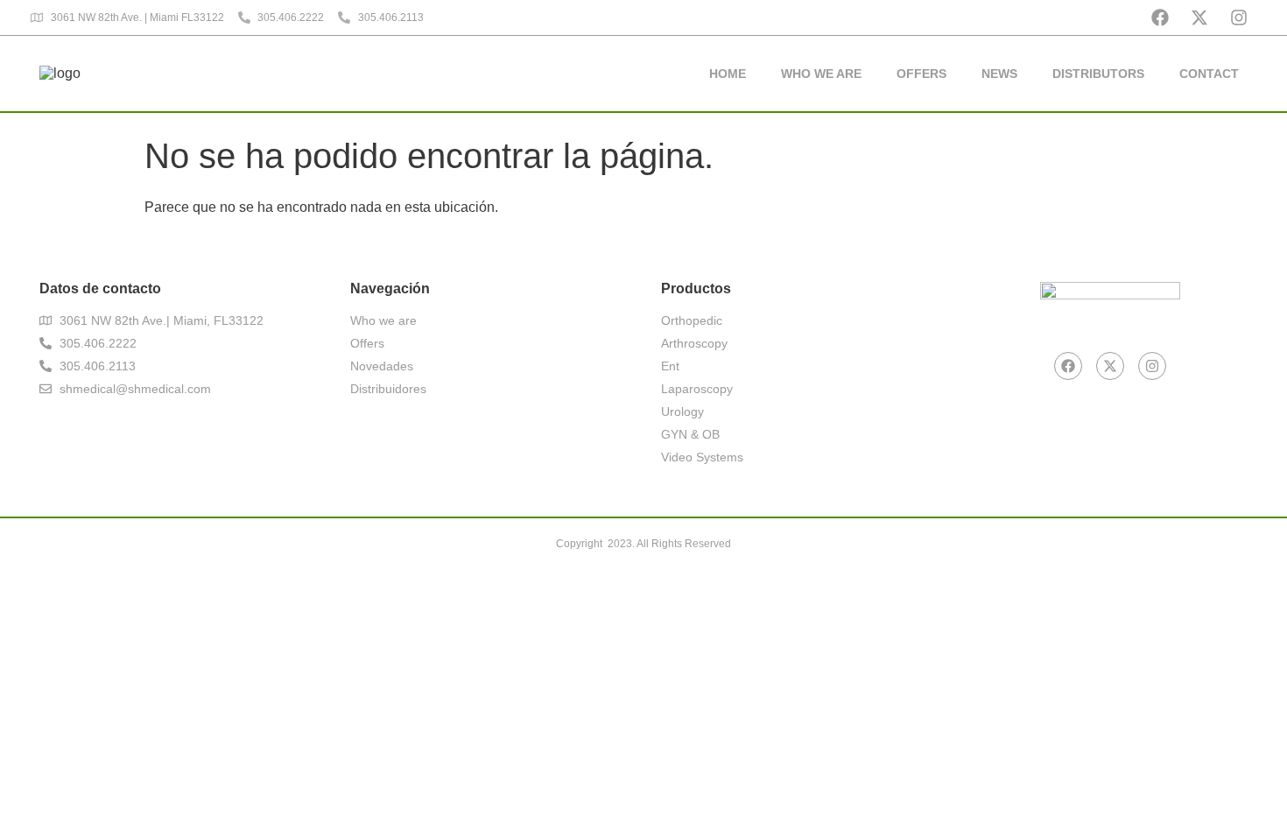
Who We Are (821, 74)
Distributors (1098, 74)
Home (727, 74)
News (999, 74)
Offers (921, 74)
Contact (1209, 74)
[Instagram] (1238, 17)
